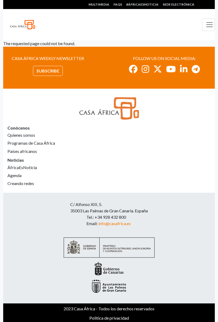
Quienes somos (21, 135)
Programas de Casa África (31, 142)
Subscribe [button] (47, 70)
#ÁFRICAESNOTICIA (142, 4)
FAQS (118, 4)
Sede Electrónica (178, 4)
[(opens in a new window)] (133, 68)
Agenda (14, 175)
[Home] (25, 24)
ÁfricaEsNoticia (22, 167)
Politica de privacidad (109, 317)
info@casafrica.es (114, 223)
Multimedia (99, 4)
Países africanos (22, 151)
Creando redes (20, 183)
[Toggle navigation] (208, 24)
